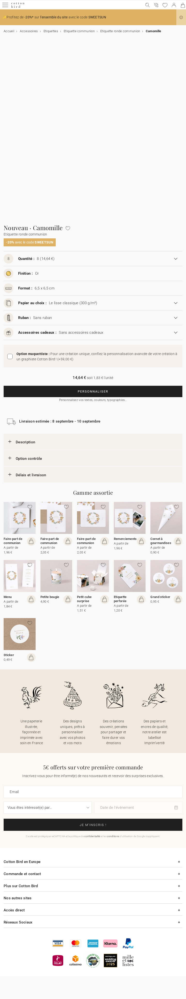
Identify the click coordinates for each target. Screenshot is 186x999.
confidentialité (92, 836)
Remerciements (125, 539)
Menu (8, 597)
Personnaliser (93, 391)
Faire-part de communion (13, 541)
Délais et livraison (31, 475)
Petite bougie (49, 597)
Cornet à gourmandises (160, 541)
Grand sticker (160, 597)
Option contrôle (29, 458)
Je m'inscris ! (93, 825)
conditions (113, 836)
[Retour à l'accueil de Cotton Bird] (18, 7)
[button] (181, 17)
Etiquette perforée (120, 599)
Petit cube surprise (84, 599)
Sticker (9, 655)
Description (25, 442)
